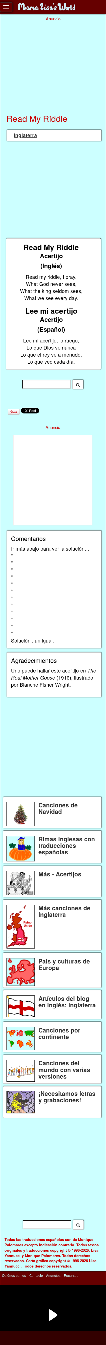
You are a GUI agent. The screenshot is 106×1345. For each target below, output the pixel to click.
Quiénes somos (14, 1275)
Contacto (36, 1275)
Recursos (71, 1275)
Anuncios (53, 1275)
